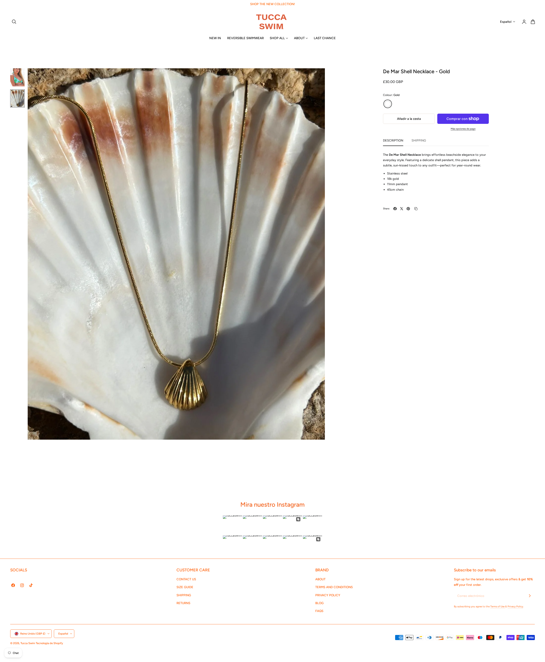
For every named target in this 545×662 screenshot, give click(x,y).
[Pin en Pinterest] (408, 209)
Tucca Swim (27, 643)
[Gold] (388, 104)
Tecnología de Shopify (49, 643)
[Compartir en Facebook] (395, 209)
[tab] (17, 77)
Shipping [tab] (419, 140)
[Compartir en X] (402, 209)
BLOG (319, 603)
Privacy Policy (515, 606)
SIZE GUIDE (184, 587)
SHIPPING (183, 595)
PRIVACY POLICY (327, 595)
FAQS (319, 611)
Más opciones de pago (463, 128)
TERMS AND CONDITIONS (334, 587)
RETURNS (183, 603)
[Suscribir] (530, 596)
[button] (14, 22)
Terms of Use (497, 606)
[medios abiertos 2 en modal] (317, 75)
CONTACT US (186, 579)
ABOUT (320, 579)
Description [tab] (393, 140)
